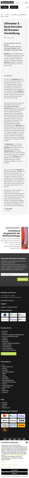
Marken (4, 406)
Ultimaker (8, 210)
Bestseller (4, 402)
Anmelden (4, 7)
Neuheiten (4, 404)
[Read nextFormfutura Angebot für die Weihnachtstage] (24, 238)
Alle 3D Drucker (6, 407)
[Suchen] (26, 2)
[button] (22, 279)
